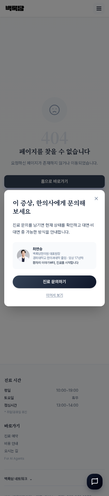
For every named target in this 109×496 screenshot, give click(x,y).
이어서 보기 (54, 295)
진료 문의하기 (54, 281)
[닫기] (96, 198)
